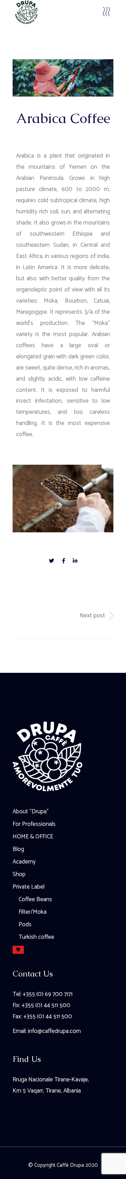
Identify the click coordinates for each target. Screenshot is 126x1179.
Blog (18, 849)
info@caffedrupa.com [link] (54, 1031)
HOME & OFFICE (33, 837)
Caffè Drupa (70, 1165)
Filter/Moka (33, 912)
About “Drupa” (31, 811)
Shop (19, 874)
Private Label (28, 887)
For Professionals (34, 824)
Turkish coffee (36, 937)
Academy (24, 862)
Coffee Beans (35, 899)
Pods (25, 924)
